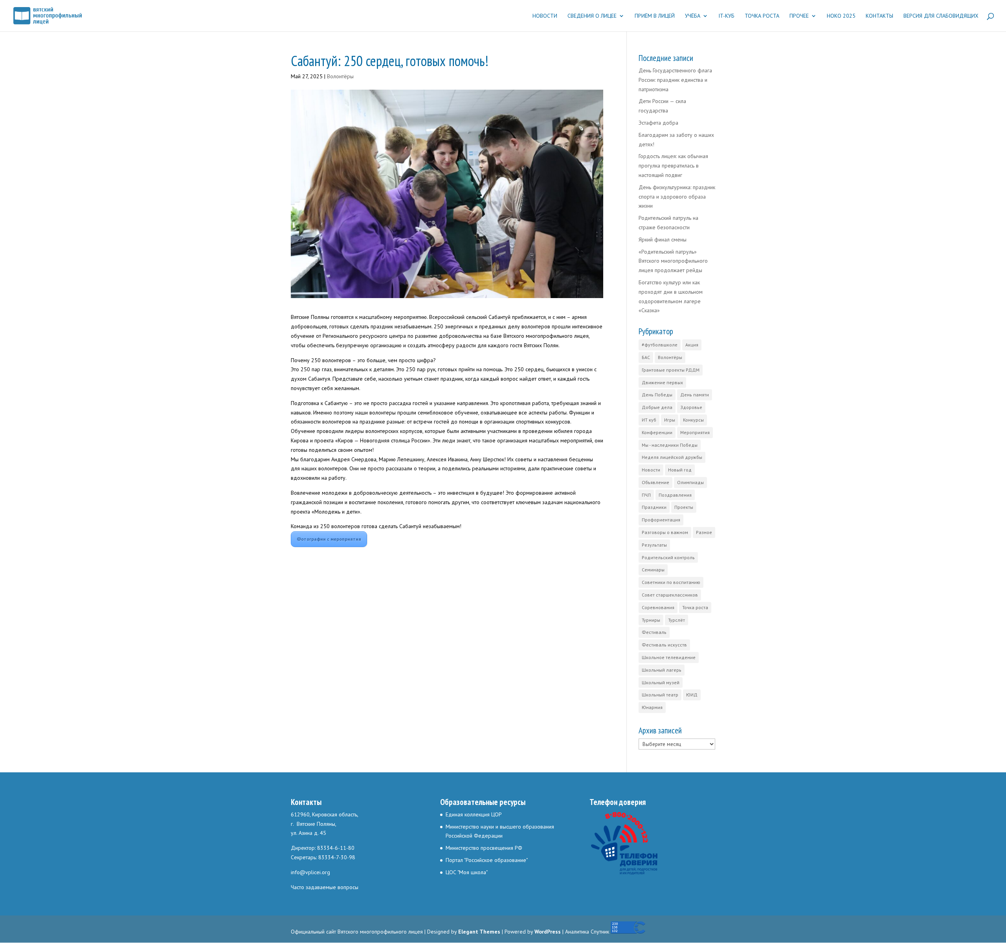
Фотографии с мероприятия (329, 539)
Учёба (692, 16)
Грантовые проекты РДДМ (670, 370)
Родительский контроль (668, 557)
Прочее (799, 16)
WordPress (547, 931)
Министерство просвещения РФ (484, 847)
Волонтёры (340, 76)
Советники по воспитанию (671, 582)
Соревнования (658, 607)
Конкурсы (693, 420)
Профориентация (661, 520)
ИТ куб (649, 420)
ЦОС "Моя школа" (467, 872)
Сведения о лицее (592, 16)
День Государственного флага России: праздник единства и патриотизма (675, 80)
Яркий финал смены (663, 239)
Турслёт (676, 620)
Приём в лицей (655, 16)
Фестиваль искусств (664, 645)
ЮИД (692, 695)
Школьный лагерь (661, 670)
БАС (646, 357)
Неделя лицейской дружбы (672, 457)
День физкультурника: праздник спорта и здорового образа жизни (677, 197)
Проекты (683, 507)
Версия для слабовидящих (940, 16)
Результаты (654, 545)
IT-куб (726, 16)
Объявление (655, 482)
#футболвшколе (659, 345)
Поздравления (675, 495)
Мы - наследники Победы (670, 445)
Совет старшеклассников (670, 595)
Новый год (680, 470)
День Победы (657, 395)
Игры (669, 420)
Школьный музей (660, 682)
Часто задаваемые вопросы (324, 887)
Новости (544, 16)
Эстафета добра (658, 122)
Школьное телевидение (669, 657)
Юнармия (652, 707)
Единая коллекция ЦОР (474, 814)
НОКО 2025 (841, 16)
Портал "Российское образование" (487, 860)
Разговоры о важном (665, 532)
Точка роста (762, 16)
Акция (691, 345)
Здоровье (691, 407)
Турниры (651, 620)
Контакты (879, 16)
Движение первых (662, 382)
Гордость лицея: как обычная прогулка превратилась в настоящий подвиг (673, 166)
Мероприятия (695, 432)
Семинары (653, 570)
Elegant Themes (479, 931)
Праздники (654, 507)
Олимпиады (690, 482)
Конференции (657, 432)
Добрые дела (657, 407)
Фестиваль (654, 632)
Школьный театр (660, 695)
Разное (704, 532)
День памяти (694, 395)
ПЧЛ (646, 495)
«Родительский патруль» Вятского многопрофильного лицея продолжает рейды (673, 261)
